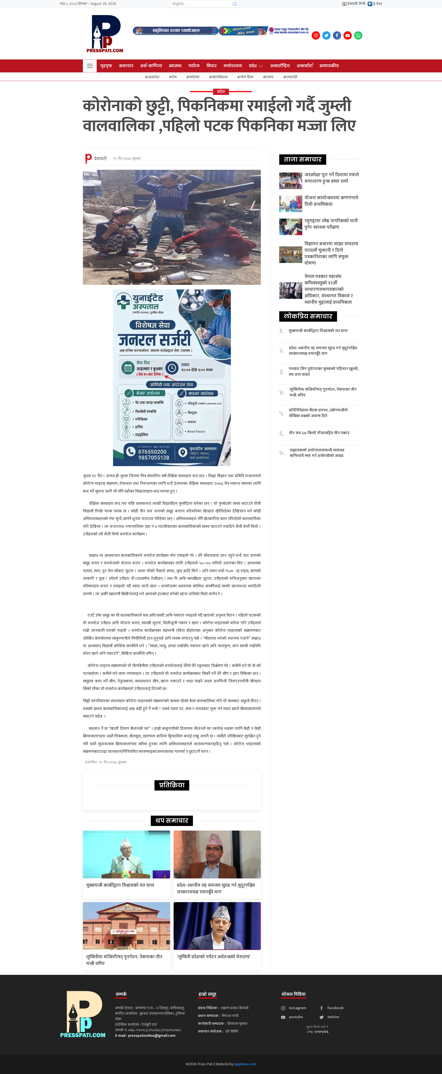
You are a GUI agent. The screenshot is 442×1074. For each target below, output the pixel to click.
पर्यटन (194, 66)
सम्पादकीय (329, 66)
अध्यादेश (153, 77)
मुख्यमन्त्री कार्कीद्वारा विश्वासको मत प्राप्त (120, 885)
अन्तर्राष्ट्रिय (280, 66)
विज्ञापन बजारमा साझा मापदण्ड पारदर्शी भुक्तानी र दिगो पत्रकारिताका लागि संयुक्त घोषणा (331, 253)
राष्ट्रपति (291, 77)
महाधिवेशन (219, 77)
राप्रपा (269, 77)
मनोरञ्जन (233, 66)
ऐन (174, 77)
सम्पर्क (121, 994)
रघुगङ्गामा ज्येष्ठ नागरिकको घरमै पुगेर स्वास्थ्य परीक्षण (331, 224)
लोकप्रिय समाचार (308, 316)
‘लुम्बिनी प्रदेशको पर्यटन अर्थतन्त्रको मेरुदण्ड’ (213, 957)
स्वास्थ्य (175, 66)
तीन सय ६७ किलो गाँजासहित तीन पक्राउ (319, 433)
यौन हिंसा (246, 77)
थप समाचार (171, 821)
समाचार (126, 66)
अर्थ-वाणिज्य (151, 66)
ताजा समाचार (303, 159)
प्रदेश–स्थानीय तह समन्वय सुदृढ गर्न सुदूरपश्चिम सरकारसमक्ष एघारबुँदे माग (216, 888)
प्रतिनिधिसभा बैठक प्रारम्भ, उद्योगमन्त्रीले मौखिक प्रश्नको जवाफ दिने (318, 413)
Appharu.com (245, 1064)
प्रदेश (253, 66)
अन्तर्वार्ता (305, 66)
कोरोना (194, 77)
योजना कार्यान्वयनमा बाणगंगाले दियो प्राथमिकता (331, 201)
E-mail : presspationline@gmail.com (145, 1036)
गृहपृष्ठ (106, 66)
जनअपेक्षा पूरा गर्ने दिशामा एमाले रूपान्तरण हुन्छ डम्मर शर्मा (332, 178)
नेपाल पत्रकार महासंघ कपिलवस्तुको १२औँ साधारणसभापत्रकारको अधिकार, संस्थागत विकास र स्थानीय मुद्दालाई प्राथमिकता (329, 289)
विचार (211, 66)
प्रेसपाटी (100, 159)
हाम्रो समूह (207, 994)
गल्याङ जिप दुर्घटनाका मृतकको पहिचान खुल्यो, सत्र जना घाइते (324, 371)
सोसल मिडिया (294, 994)
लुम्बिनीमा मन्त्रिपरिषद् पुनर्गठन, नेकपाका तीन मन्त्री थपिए (124, 960)
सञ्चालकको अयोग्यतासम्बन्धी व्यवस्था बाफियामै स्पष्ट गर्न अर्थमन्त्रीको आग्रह (317, 453)
